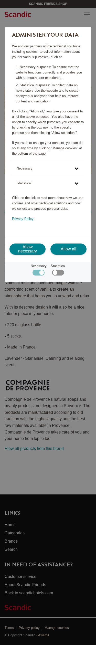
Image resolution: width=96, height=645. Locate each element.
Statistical (58, 266)
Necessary (39, 266)
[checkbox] (58, 274)
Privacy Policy (23, 219)
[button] (48, 168)
